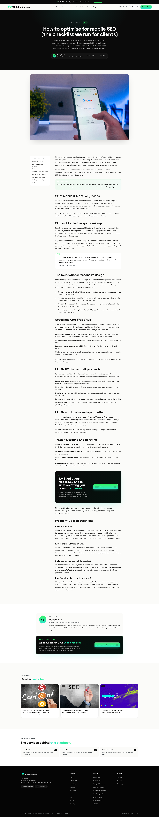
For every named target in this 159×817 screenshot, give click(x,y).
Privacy (72, 800)
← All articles (76, 22)
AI (73, 7)
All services (96, 777)
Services (57, 7)
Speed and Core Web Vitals (40, 171)
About (88, 7)
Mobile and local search (39, 177)
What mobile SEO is (37, 161)
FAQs (33, 182)
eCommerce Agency (99, 790)
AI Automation (97, 797)
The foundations (37, 169)
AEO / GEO (96, 804)
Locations (73, 784)
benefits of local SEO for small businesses (70, 432)
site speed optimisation (95, 359)
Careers (72, 794)
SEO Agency (97, 780)
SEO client (59, 175)
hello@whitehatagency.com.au (42, 782)
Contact (72, 787)
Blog (94, 7)
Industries (65, 7)
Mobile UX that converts (39, 174)
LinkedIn (119, 777)
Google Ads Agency (99, 784)
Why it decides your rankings (38, 165)
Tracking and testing (38, 180)
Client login (134, 7)
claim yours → (98, 2)
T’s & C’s (72, 804)
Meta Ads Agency (98, 787)
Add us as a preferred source (107, 645)
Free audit (146, 7)
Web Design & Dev (98, 794)
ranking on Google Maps (101, 430)
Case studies (80, 7)
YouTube (119, 780)
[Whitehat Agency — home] (18, 7)
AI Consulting (97, 800)
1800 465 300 (123, 7)
